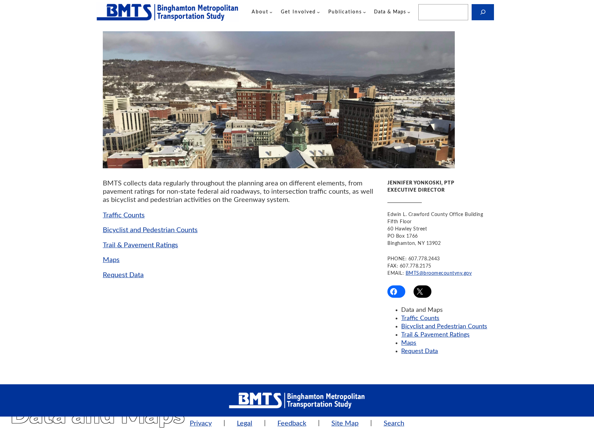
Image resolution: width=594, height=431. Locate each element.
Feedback (291, 423)
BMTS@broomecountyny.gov (439, 273)
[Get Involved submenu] (318, 12)
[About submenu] (271, 12)
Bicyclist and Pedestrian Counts (150, 230)
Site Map (345, 423)
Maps (111, 260)
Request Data (123, 275)
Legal (244, 423)
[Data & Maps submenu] (408, 12)
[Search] (483, 12)
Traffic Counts (124, 215)
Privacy (201, 423)
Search (394, 423)
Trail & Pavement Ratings (140, 245)
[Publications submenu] (364, 12)
